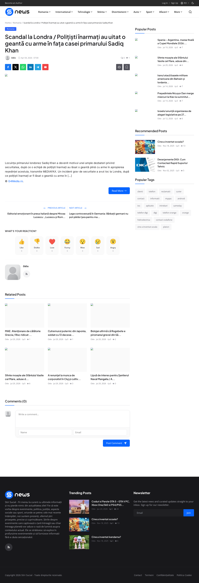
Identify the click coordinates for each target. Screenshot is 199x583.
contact (140, 198)
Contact (138, 575)
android (181, 198)
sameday (177, 205)
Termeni (149, 575)
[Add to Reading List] (127, 67)
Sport (149, 11)
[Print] (119, 67)
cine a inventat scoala (147, 226)
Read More (117, 190)
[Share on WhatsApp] (23, 67)
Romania (43, 11)
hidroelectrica (143, 219)
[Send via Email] (45, 67)
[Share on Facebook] (8, 67)
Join (189, 512)
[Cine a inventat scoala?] (145, 147)
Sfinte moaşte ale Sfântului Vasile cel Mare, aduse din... (173, 59)
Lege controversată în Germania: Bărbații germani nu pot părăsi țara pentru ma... (98, 215)
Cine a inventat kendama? (106, 536)
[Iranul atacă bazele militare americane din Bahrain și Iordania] (145, 81)
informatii (154, 198)
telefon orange (169, 212)
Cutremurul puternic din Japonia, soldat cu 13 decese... (67, 332)
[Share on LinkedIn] (30, 67)
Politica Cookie (184, 575)
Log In (165, 3)
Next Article (76, 207)
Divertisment (119, 11)
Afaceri (163, 11)
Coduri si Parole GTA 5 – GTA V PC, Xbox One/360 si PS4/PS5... (111, 503)
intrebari (163, 205)
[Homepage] (17, 12)
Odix (26, 266)
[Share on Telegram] (38, 67)
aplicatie (150, 205)
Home (8, 22)
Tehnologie (84, 11)
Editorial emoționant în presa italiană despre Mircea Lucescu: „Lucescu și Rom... (36, 215)
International (63, 11)
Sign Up (174, 3)
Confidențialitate (165, 575)
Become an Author (13, 3)
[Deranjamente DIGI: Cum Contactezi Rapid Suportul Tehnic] (145, 165)
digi (155, 212)
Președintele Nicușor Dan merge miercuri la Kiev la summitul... (175, 95)
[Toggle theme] (192, 3)
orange (185, 212)
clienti (140, 191)
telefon (152, 191)
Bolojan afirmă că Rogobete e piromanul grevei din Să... (108, 332)
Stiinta (101, 11)
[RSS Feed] (26, 274)
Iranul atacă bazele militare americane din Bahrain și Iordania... (172, 79)
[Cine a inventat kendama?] (79, 542)
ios (138, 205)
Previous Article (56, 207)
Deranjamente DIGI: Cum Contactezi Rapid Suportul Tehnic (172, 163)
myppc (168, 198)
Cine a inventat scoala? (170, 141)
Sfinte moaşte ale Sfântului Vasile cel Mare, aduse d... (24, 377)
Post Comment (114, 443)
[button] (184, 3)
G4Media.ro (15, 181)
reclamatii (165, 191)
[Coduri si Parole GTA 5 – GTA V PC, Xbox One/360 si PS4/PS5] (79, 507)
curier (178, 191)
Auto (136, 11)
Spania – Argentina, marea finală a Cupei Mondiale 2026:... (175, 41)
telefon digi (142, 212)
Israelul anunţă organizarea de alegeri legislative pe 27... (174, 112)
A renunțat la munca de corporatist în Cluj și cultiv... (64, 377)
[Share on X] (15, 67)
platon (166, 226)
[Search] (190, 12)
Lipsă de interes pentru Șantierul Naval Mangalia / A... (110, 377)
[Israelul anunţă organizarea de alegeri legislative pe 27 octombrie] (145, 116)
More (177, 11)
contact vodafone (164, 219)
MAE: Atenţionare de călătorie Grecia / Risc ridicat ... (23, 332)
